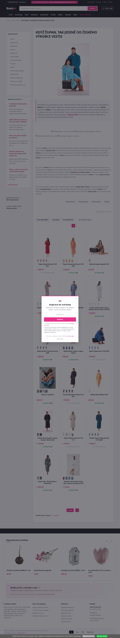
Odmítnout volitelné (88, 636)
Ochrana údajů (70, 336)
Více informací (77, 636)
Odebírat (60, 319)
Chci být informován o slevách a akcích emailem (59, 324)
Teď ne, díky (60, 338)
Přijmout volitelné (102, 636)
